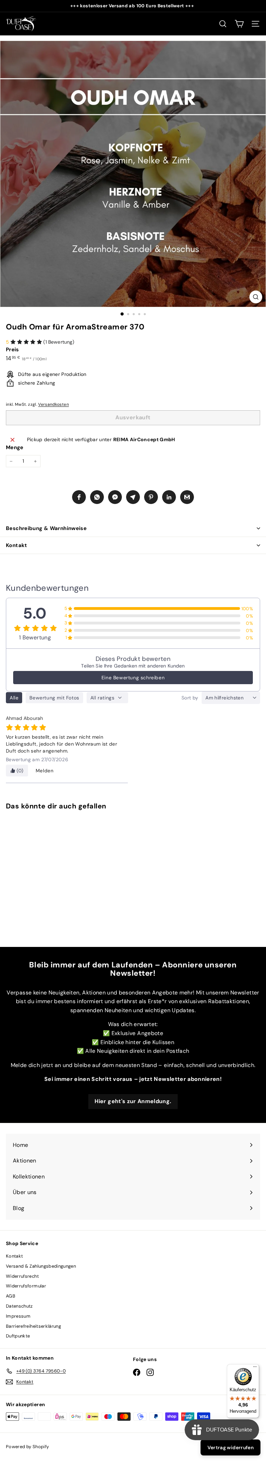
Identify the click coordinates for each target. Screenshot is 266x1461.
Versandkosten (53, 404)
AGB (10, 1296)
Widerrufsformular (26, 1286)
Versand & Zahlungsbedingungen (41, 1266)
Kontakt (16, 545)
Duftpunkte (18, 1336)
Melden (45, 770)
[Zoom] (255, 297)
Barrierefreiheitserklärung (33, 1326)
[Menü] (255, 1368)
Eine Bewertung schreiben (133, 677)
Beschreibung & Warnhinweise (46, 528)
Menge (15, 447)
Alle (14, 698)
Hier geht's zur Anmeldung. (133, 1101)
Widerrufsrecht (22, 1276)
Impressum (18, 1316)
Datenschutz (19, 1306)
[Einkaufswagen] (239, 24)
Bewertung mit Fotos (54, 698)
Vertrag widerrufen (230, 1447)
